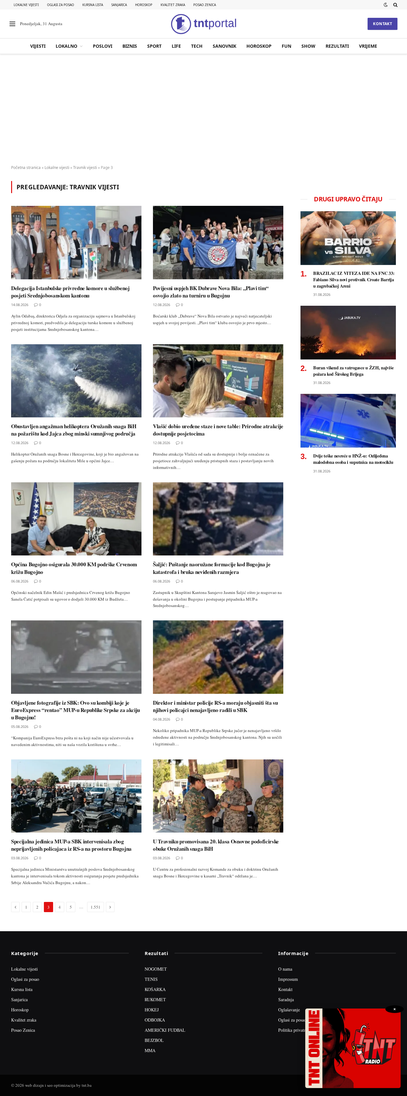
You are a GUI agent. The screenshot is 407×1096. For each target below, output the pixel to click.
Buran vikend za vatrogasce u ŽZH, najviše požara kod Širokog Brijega (353, 371)
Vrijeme (368, 46)
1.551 (95, 907)
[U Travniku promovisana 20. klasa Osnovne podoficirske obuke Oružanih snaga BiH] (218, 796)
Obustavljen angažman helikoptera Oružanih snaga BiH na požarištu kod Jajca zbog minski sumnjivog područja (73, 429)
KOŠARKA (155, 989)
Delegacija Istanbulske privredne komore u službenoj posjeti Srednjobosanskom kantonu (70, 291)
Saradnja (286, 999)
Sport (154, 46)
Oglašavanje (289, 1010)
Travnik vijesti (85, 167)
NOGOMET (156, 969)
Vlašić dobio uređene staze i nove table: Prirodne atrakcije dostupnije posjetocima (218, 429)
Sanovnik (224, 46)
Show (308, 46)
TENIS (151, 979)
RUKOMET (155, 999)
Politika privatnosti (295, 1030)
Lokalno (66, 46)
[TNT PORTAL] (203, 24)
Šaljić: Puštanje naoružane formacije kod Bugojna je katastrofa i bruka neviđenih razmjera (212, 568)
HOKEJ (152, 1010)
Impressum (288, 979)
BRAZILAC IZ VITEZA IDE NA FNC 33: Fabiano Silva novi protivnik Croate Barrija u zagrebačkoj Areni (353, 279)
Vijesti (37, 46)
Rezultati (337, 46)
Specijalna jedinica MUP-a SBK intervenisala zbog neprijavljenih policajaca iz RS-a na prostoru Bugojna (71, 845)
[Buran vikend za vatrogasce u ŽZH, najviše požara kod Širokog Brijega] (348, 333)
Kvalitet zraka (173, 5)
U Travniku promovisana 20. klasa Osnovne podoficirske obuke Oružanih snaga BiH (216, 845)
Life (176, 46)
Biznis (129, 46)
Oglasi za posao (60, 5)
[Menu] (12, 24)
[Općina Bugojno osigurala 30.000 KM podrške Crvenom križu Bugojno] (76, 519)
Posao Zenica (204, 5)
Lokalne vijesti (26, 5)
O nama (285, 969)
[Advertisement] (203, 109)
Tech (197, 46)
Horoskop (143, 5)
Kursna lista (92, 5)
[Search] (394, 5)
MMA (150, 1050)
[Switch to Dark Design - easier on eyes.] (385, 5)
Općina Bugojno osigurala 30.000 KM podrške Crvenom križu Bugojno (74, 568)
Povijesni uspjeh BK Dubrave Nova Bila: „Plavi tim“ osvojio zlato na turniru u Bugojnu (211, 291)
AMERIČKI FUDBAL (165, 1030)
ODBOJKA (155, 1020)
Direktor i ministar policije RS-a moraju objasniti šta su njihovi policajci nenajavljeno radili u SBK (215, 706)
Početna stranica (26, 167)
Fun (286, 46)
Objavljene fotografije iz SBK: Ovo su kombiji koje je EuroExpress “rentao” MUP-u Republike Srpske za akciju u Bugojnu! (75, 710)
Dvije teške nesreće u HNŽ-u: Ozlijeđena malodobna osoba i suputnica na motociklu (353, 459)
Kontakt (382, 23)
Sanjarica (119, 5)
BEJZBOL (154, 1040)
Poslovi (102, 46)
